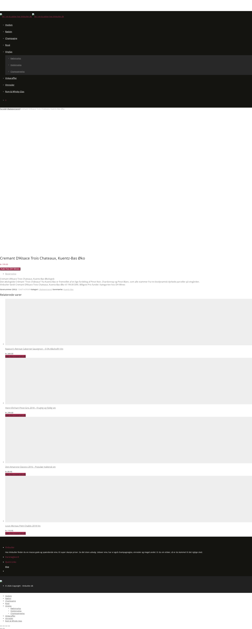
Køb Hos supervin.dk (15, 356)
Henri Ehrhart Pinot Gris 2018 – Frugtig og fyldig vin (30, 407)
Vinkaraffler (11, 78)
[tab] (128, 273)
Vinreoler (9, 84)
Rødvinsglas (15, 58)
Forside (3, 109)
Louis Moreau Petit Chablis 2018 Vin (23, 525)
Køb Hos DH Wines (10, 269)
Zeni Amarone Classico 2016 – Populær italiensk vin (30, 466)
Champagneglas (17, 71)
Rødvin (8, 31)
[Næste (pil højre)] (4, 628)
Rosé (7, 45)
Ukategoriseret (13, 109)
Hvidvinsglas (16, 65)
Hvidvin (9, 25)
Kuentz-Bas (69, 289)
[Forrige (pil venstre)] (1, 628)
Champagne (11, 38)
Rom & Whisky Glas (14, 91)
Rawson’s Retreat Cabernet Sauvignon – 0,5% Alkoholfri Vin (34, 348)
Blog (7, 567)
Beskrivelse (10, 273)
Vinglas (8, 51)
